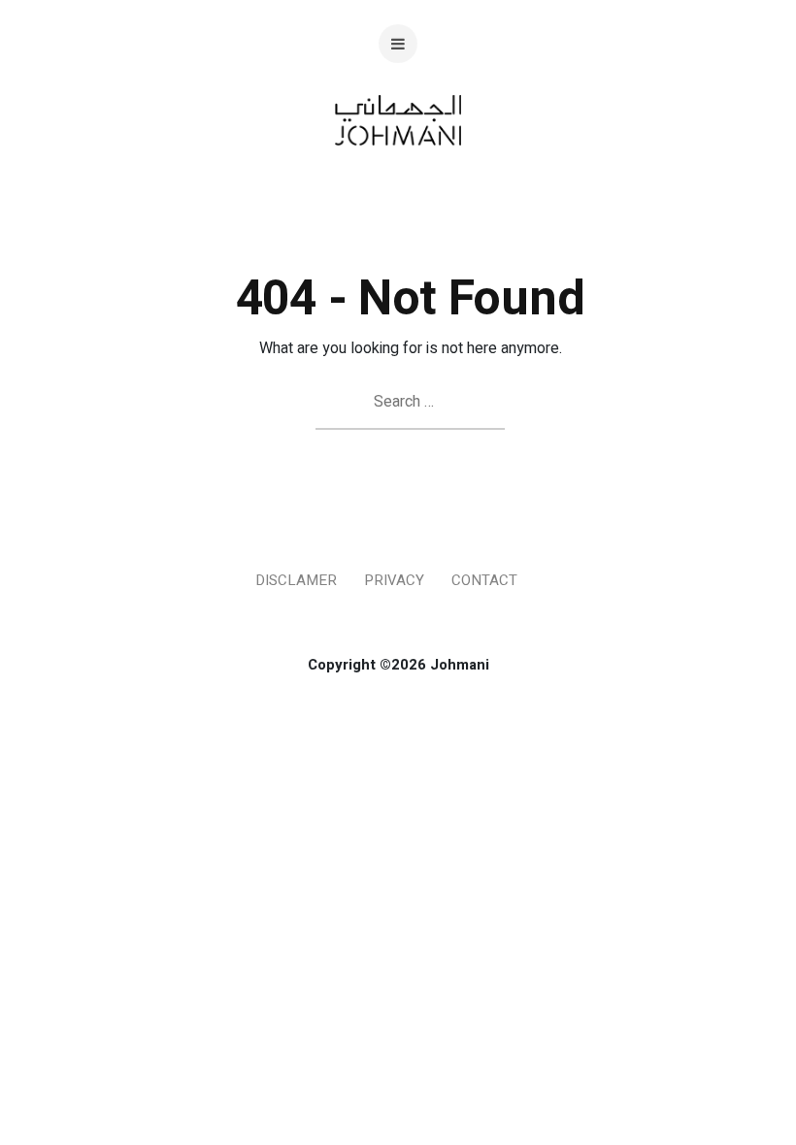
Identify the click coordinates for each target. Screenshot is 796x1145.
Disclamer (296, 580)
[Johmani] (398, 177)
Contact (484, 580)
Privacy (394, 580)
